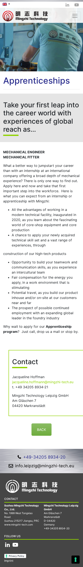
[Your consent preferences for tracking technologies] (76, 560)
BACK (41, 429)
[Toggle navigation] (75, 16)
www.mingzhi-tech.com (18, 524)
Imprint (8, 560)
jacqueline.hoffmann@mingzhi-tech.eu (42, 382)
